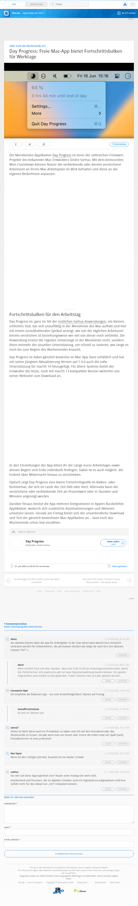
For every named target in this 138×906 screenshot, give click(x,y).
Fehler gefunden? (119, 566)
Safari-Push (115, 882)
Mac (60, 591)
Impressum (82, 882)
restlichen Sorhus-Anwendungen (82, 321)
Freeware (50, 591)
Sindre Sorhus (43, 545)
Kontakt (132, 4)
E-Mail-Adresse (12, 839)
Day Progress (61, 155)
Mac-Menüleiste (73, 591)
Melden (108, 681)
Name (7, 827)
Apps (40, 591)
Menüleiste (89, 591)
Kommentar (10, 803)
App (125, 4)
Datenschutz (100, 882)
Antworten (122, 655)
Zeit (99, 591)
